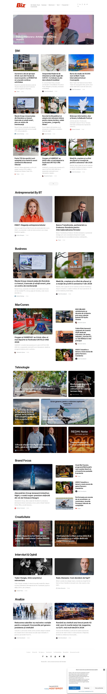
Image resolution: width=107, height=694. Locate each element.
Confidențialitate (57, 652)
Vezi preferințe (99, 688)
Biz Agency (41, 652)
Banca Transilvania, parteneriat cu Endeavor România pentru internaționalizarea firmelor (71, 227)
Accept (74, 688)
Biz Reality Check (35, 5)
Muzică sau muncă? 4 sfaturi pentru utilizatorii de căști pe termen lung (80, 387)
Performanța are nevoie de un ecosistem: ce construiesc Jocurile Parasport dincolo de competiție (84, 501)
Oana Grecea (47, 133)
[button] (104, 669)
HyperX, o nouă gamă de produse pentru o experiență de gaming (35, 390)
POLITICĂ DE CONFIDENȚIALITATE (86, 691)
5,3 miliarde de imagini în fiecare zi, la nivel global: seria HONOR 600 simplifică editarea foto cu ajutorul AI (26, 414)
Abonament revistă (74, 652)
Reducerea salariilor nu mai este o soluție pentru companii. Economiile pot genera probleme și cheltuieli (33, 625)
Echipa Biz (34, 652)
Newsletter (65, 652)
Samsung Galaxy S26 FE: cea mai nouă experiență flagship (61, 418)
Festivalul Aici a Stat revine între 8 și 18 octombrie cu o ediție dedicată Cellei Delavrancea (73, 538)
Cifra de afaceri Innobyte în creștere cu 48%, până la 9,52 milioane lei (33, 446)
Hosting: (46, 688)
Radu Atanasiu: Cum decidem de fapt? (73, 578)
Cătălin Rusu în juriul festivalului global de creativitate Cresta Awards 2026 (32, 538)
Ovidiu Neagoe (20, 235)
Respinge (86, 688)
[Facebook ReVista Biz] (42, 656)
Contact (28, 652)
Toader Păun (20, 590)
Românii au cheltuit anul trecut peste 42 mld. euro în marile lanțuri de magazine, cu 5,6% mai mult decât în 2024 (73, 625)
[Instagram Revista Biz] (51, 656)
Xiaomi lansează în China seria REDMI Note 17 (81, 444)
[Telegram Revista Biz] (64, 656)
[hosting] (56, 688)
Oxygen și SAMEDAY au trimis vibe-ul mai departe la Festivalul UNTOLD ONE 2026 (32, 339)
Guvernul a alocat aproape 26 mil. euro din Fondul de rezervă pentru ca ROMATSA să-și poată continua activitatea (26, 78)
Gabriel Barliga (20, 133)
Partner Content (76, 129)
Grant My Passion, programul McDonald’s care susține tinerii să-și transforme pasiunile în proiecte (83, 469)
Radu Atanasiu (61, 588)
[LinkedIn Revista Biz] (59, 656)
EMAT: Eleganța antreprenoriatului (30, 225)
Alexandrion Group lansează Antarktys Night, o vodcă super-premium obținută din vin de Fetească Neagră (32, 495)
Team (18, 91)
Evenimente (34, 6)
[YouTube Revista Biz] (55, 656)
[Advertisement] (53, 675)
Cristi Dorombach (48, 91)
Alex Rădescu (48, 422)
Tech (58, 5)
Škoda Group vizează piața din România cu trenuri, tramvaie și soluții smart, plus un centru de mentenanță (25, 120)
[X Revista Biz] (46, 656)
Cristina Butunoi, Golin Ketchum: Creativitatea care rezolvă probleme (35, 38)
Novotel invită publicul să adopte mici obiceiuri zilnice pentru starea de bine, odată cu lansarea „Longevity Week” (53, 120)
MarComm (51, 5)
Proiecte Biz (65, 5)
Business (44, 5)
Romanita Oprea (22, 34)
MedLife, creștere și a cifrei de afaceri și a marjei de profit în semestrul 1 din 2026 (81, 160)
